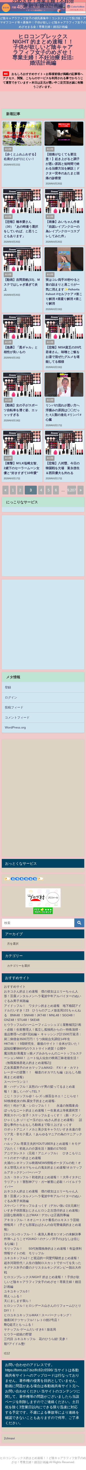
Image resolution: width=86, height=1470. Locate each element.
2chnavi (9, 1438)
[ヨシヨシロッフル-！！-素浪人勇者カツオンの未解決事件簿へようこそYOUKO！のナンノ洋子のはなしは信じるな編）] (42, 1239)
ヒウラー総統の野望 (18, 1334)
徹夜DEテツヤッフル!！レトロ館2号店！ (32, 1319)
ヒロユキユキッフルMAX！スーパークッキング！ (38, 1315)
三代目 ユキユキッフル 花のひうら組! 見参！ (36, 1338)
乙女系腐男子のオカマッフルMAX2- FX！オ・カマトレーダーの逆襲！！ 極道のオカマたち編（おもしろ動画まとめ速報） (42, 1072)
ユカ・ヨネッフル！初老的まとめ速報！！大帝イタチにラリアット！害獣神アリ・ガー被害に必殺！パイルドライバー (42, 1182)
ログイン (11, 697)
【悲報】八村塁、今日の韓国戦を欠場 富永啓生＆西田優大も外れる (63, 468)
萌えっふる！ (13, 1296)
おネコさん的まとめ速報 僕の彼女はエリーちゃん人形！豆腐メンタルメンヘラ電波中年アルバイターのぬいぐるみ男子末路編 (42, 996)
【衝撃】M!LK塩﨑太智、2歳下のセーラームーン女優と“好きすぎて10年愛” (21, 468)
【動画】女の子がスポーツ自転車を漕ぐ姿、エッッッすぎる (21, 410)
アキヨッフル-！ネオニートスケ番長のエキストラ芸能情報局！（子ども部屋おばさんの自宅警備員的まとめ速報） (42, 1224)
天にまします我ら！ (18, 1300)
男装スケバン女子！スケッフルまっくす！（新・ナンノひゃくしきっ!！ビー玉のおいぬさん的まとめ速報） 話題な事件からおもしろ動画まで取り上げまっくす (43, 1120)
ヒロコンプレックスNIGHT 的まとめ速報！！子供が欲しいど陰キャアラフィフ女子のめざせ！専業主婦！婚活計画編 (42, 1281)
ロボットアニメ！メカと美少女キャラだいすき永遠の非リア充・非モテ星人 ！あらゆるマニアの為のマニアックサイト (43, 1134)
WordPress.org (15, 727)
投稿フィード (14, 707)
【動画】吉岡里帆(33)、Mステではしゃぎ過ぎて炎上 (22, 284)
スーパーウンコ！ (16, 1081)
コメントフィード (17, 717)
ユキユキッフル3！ (17, 1291)
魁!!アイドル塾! (14, 1343)
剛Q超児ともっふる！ (19, 1324)
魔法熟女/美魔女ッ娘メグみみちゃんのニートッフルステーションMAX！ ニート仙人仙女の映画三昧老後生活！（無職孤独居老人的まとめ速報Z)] (43, 1058)
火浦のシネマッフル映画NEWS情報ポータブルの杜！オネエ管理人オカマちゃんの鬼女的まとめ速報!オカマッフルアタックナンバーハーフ (43, 1167)
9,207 (71, 490)
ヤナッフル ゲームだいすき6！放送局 (30, 1329)
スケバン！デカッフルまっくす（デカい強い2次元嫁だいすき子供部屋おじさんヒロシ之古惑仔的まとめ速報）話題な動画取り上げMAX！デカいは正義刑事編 (42, 1210)
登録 (8, 687)
